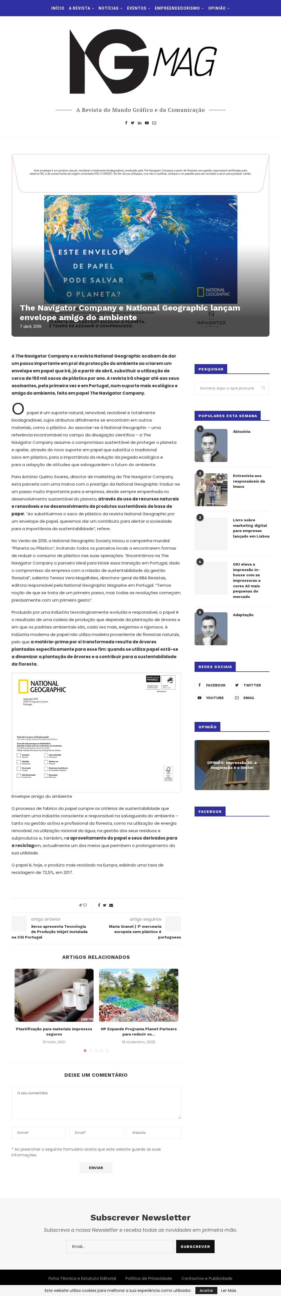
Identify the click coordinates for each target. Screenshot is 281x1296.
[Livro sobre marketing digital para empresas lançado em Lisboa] (211, 533)
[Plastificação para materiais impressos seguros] (54, 995)
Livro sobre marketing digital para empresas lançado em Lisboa (251, 528)
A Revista (79, 8)
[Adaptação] (211, 628)
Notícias (109, 8)
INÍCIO (57, 8)
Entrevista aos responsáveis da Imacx (249, 481)
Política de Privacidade (148, 1278)
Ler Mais (228, 1290)
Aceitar (206, 1290)
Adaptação (243, 615)
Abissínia (241, 431)
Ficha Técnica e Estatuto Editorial (82, 1278)
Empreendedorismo (177, 8)
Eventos (137, 8)
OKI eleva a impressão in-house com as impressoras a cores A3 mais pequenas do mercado (246, 580)
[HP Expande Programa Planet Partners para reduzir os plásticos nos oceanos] (138, 995)
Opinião (217, 8)
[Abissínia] (211, 445)
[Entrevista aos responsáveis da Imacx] (211, 489)
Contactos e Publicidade (206, 1278)
